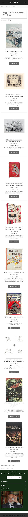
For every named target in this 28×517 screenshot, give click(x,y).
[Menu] (2, 2)
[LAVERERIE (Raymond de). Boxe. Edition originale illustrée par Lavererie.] (14, 346)
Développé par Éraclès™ (11, 515)
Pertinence (3, 20)
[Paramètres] (25, 2)
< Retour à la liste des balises (7, 468)
